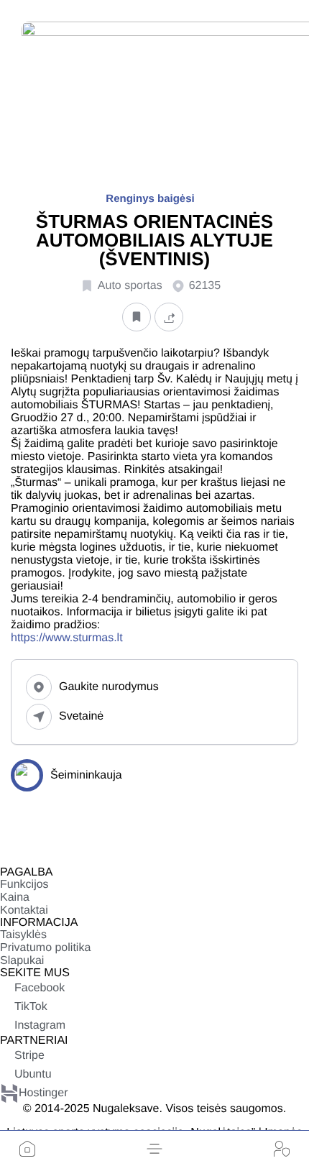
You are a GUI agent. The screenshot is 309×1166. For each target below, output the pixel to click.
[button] (154, 1148)
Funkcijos (24, 884)
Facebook (39, 988)
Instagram (39, 1025)
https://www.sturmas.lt (67, 638)
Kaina (14, 897)
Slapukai (22, 961)
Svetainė (81, 716)
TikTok (30, 1007)
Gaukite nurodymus (109, 687)
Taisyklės (23, 935)
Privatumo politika (45, 948)
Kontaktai (24, 910)
